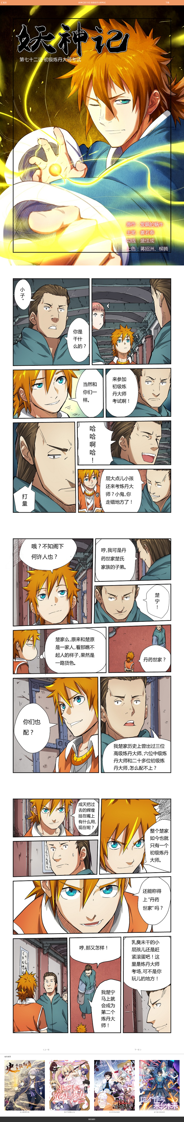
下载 (167, 2)
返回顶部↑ (92, 1119)
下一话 (137, 1050)
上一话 (46, 1050)
